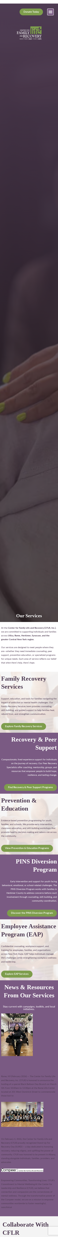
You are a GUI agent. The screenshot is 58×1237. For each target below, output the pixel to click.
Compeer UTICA (12, 1174)
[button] (50, 12)
